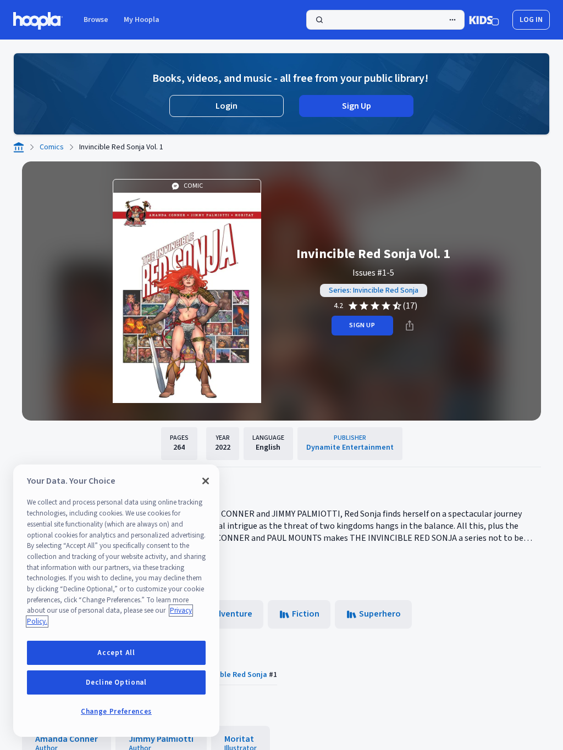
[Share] (409, 325)
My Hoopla (141, 19)
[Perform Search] (385, 20)
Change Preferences (116, 712)
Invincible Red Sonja (232, 674)
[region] (116, 600)
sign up (362, 325)
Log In (531, 19)
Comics (52, 147)
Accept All (116, 653)
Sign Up (356, 106)
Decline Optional (116, 682)
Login (227, 106)
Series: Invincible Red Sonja (373, 290)
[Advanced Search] (452, 19)
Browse (96, 19)
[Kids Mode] (484, 20)
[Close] (206, 481)
